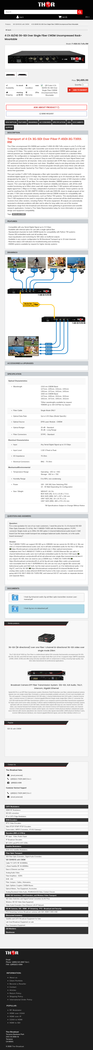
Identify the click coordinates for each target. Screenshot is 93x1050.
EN (86, 17)
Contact (13, 987)
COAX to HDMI (16, 1020)
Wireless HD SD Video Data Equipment (19, 902)
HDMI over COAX (17, 1013)
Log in (21, 17)
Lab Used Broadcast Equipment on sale (20, 922)
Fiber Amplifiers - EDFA (14, 876)
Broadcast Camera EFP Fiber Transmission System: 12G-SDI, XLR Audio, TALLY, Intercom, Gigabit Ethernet (46, 687)
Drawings (33, 122)
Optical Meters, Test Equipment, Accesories (21, 889)
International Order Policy (21, 1000)
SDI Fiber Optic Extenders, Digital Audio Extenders (24, 856)
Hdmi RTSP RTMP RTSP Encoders (18, 826)
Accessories (45, 122)
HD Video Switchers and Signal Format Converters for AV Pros (28, 899)
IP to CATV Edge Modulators (16, 816)
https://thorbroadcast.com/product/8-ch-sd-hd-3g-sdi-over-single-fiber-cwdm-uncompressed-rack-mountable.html (44, 562)
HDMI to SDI (15, 1023)
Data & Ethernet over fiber (15, 869)
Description (11, 122)
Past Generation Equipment (15, 925)
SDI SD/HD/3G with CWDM (15, 860)
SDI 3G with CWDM (19, 214)
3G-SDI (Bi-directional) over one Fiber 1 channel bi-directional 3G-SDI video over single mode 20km (46, 649)
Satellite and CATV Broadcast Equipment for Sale (23, 919)
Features (22, 122)
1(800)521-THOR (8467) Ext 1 (20, 779)
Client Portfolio (16, 981)
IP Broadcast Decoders (14, 840)
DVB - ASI (9, 879)
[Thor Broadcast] (46, 4)
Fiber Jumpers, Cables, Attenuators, (18, 882)
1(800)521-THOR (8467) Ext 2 (20, 793)
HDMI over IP (15, 1016)
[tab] (46, 530)
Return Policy (15, 993)
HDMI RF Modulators (13, 810)
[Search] (80, 12)
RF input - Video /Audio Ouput (16, 836)
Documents (78, 122)
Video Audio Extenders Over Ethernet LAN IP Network (25, 905)
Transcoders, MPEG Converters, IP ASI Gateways (23, 830)
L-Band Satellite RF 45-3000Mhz (17, 866)
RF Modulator (16, 1010)
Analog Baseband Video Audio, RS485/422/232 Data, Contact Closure (30, 892)
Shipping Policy (16, 996)
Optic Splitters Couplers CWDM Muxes (19, 885)
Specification (59, 122)
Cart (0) (64, 17)
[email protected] (17, 960)
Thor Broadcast (18, 1046)
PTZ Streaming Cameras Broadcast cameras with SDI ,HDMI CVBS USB (31, 912)
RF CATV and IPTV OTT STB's (17, 843)
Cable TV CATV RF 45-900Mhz (17, 863)
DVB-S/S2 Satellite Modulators (16, 850)
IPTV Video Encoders (13, 823)
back (9, 30)
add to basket (80, 90)
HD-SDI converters (12, 813)
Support (9, 127)
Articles (13, 990)
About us (13, 978)
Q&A (69, 122)
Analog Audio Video (12, 873)
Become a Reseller (18, 984)
